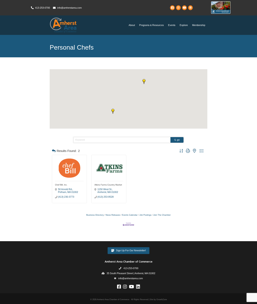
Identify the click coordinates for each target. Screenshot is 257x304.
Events (171, 25)
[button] (112, 111)
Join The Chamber (162, 215)
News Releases (113, 215)
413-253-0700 (130, 268)
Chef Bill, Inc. (61, 185)
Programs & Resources (151, 25)
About (132, 25)
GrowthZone (161, 299)
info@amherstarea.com (130, 278)
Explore (184, 25)
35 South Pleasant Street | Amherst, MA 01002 (131, 273)
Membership (198, 25)
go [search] (178, 140)
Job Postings (145, 215)
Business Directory (95, 215)
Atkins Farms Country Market (108, 185)
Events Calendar (130, 215)
